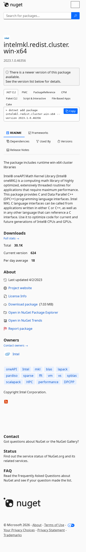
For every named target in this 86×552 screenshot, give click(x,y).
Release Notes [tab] (19, 150)
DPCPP (69, 382)
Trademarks (13, 535)
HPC (29, 382)
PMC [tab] (24, 92)
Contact (11, 436)
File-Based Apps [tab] (61, 98)
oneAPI (11, 369)
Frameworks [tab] (39, 133)
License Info (17, 296)
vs (59, 375)
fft (40, 375)
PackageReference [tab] (44, 92)
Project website (20, 288)
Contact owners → (16, 345)
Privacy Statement (51, 530)
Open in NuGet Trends (25, 320)
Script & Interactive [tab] (34, 98)
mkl (37, 369)
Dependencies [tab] (19, 141)
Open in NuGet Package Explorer (33, 312)
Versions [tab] (66, 141)
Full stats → (11, 238)
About (37, 525)
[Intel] (7, 354)
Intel (16, 354)
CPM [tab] (64, 92)
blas (49, 369)
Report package (20, 328)
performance (48, 382)
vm (50, 375)
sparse (28, 375)
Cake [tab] (9, 104)
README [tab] (15, 133)
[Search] (75, 15)
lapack (63, 369)
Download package (23, 304)
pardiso (12, 375)
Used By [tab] (45, 141)
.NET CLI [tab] (11, 92)
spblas (72, 375)
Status (10, 451)
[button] (71, 111)
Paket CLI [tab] (11, 98)
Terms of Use (54, 525)
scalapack (13, 382)
